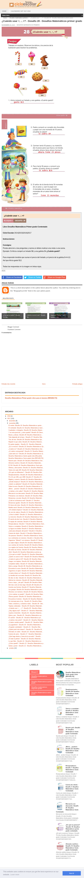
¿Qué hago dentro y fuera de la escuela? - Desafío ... (25, 636)
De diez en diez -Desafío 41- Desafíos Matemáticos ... (26, 578)
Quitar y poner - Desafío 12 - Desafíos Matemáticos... (26, 646)
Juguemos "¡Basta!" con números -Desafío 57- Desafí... (26, 540)
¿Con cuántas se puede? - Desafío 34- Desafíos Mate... (26, 594)
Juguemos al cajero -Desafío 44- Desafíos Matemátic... (26, 571)
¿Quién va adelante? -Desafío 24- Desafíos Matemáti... (26, 484)
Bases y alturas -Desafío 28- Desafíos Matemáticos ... (26, 435)
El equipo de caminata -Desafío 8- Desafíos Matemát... (26, 521)
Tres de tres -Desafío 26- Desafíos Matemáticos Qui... (26, 439)
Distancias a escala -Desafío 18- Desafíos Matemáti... (26, 498)
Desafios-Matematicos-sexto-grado (41, 693)
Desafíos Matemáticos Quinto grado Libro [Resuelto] (25, 456)
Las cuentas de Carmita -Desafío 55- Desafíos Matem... (26, 545)
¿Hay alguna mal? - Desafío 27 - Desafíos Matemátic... (26, 610)
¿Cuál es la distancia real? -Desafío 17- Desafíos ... (25, 500)
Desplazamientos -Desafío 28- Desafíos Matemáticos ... (26, 475)
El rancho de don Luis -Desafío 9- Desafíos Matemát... (26, 519)
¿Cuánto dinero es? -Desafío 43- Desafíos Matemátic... (26, 573)
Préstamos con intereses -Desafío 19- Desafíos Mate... (26, 496)
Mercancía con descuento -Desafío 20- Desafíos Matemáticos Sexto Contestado (67, 808)
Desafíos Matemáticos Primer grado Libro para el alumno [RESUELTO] (31, 398)
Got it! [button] (71, 873)
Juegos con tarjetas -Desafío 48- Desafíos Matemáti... (26, 561)
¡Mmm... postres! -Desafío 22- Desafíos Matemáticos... (26, 489)
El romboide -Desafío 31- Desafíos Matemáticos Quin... (26, 428)
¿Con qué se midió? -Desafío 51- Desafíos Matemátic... (26, 554)
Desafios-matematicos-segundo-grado (39, 687)
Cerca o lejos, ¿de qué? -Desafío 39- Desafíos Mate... (26, 582)
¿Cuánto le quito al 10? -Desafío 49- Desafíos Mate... (25, 559)
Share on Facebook (14, 277)
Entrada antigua (77, 384)
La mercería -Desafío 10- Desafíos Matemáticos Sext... (26, 517)
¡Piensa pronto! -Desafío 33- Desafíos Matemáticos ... (26, 596)
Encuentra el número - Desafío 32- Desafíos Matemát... (26, 599)
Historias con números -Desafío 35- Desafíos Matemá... (26, 592)
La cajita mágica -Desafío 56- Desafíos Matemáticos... (26, 542)
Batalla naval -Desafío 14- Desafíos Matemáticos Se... (26, 507)
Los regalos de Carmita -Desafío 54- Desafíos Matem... (26, 547)
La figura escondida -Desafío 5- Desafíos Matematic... (26, 528)
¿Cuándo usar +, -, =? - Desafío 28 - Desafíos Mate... (26, 608)
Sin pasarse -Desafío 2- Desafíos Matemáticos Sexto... (26, 535)
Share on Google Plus (56, 277)
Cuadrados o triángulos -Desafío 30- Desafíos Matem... (26, 430)
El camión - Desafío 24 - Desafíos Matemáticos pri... (25, 617)
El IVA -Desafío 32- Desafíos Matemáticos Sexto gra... (26, 465)
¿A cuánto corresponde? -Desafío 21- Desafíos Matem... (26, 451)
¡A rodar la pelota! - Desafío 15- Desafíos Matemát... (25, 639)
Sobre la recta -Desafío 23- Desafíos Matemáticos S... (26, 486)
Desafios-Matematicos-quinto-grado (41, 682)
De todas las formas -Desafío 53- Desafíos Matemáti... (26, 549)
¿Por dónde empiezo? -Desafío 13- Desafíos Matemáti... (26, 510)
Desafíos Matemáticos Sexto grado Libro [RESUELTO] (26, 458)
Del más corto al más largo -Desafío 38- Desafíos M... (26, 585)
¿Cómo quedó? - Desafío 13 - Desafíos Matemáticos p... (27, 643)
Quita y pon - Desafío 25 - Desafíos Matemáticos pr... (26, 615)
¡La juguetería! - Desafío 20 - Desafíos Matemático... (25, 625)
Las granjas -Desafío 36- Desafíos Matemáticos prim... (26, 589)
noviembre (12, 423)
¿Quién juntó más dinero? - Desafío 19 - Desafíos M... (26, 629)
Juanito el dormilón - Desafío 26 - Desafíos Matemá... (26, 613)
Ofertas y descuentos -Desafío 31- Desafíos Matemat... (26, 467)
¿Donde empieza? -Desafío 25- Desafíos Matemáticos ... (27, 482)
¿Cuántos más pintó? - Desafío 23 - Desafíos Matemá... (26, 620)
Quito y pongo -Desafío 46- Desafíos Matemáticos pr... (26, 566)
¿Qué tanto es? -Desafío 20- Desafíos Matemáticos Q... (26, 453)
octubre (11, 648)
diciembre (12, 421)
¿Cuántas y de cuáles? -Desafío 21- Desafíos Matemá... (26, 491)
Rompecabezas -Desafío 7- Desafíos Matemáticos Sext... (27, 524)
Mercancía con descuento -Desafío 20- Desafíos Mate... (26, 493)
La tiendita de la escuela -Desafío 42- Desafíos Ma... (25, 575)
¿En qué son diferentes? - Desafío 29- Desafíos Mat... (26, 472)
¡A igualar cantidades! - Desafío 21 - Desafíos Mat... (25, 627)
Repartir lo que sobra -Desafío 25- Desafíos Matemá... (26, 442)
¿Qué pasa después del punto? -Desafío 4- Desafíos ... (26, 531)
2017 (9, 418)
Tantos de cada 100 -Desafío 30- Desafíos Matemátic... (26, 470)
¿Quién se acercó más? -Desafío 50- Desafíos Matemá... (27, 556)
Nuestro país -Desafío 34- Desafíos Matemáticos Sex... (26, 460)
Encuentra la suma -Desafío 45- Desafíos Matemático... (26, 568)
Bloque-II (34, 672)
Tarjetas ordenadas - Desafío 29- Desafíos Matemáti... (26, 606)
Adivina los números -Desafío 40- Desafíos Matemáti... (26, 580)
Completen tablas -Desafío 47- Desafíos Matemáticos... (26, 564)
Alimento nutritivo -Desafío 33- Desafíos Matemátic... (25, 463)
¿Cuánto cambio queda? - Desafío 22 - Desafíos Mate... (26, 622)
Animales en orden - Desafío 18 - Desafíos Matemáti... (26, 632)
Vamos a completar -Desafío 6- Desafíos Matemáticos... (26, 526)
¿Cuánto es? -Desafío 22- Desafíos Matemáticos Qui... (26, 449)
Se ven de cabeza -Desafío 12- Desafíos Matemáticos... (26, 512)
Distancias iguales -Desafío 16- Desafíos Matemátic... (26, 503)
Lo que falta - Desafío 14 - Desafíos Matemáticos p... (25, 641)
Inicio (44, 384)
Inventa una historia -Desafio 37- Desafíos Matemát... (26, 587)
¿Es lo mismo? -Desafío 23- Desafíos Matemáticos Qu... (27, 446)
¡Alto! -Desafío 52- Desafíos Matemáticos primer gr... (25, 552)
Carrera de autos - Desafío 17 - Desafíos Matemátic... (26, 634)
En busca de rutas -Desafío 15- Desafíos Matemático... (26, 505)
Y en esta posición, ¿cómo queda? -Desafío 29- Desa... (26, 432)
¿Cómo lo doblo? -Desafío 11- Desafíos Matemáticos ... (26, 514)
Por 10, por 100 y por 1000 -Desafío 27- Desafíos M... (26, 477)
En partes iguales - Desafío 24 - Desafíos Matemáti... (25, 444)
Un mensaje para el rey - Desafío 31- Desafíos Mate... (26, 601)
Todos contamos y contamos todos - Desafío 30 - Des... (26, 603)
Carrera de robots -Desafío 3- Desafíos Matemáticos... (26, 533)
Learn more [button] (14, 874)
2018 (9, 416)
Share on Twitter (34, 277)
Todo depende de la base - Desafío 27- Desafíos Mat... (26, 437)
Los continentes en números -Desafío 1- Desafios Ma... (26, 538)
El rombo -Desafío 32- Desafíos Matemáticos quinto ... (26, 425)
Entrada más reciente (8, 384)
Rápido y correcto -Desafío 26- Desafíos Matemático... (26, 479)
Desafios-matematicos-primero (28, 25)
